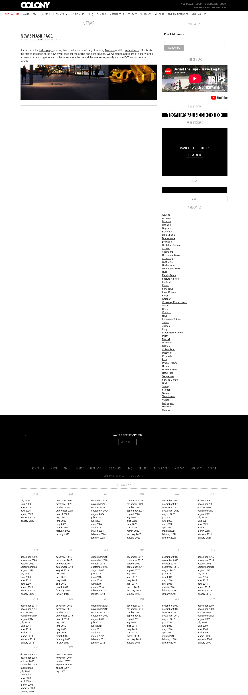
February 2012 (98, 639)
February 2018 (98, 590)
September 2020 (29, 566)
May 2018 (96, 580)
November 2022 (170, 504)
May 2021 (203, 524)
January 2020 (27, 593)
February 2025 (63, 530)
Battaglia (166, 224)
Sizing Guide (78, 14)
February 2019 (63, 590)
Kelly (164, 329)
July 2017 (131, 573)
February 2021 (205, 534)
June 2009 (203, 625)
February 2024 (98, 534)
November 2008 (29, 657)
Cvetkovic (167, 261)
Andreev (166, 218)
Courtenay (167, 258)
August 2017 (133, 570)
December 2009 (206, 605)
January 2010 (169, 642)
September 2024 (99, 510)
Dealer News (168, 265)
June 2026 (26, 504)
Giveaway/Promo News (174, 302)
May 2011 (132, 629)
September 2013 (64, 615)
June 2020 (26, 577)
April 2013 (61, 632)
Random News (169, 369)
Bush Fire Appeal (171, 245)
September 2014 (29, 615)
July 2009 (202, 622)
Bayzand (166, 228)
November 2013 (64, 609)
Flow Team (168, 288)
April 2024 (96, 527)
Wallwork (166, 406)
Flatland (166, 282)
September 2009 (206, 615)
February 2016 (169, 590)
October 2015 (204, 563)
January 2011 (133, 642)
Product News (169, 362)
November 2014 (29, 609)
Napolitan (167, 342)
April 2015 (203, 583)
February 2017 (134, 590)
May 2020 (26, 580)
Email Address (174, 34)
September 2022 (170, 510)
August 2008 (27, 667)
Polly (164, 359)
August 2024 (97, 514)
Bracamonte (168, 238)
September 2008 (29, 664)
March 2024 (97, 530)
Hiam (165, 315)
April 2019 (61, 583)
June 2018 (96, 577)
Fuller (165, 295)
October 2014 (27, 612)
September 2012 (99, 615)
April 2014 (26, 632)
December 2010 (170, 605)
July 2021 (202, 517)
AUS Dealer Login (191, 3)
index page (46, 50)
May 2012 (96, 629)
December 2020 (29, 556)
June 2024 (96, 520)
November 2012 (99, 609)
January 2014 (27, 642)
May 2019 (61, 580)
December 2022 (170, 500)
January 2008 (27, 691)
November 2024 (99, 504)
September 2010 (170, 615)
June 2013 (61, 625)
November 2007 (64, 657)
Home (26, 14)
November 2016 (170, 560)
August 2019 (62, 570)
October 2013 (63, 612)
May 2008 (26, 678)
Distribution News (171, 268)
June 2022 (167, 520)
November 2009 (206, 609)
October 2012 (98, 612)
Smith (165, 383)
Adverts (166, 214)
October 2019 (63, 563)
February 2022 (169, 534)
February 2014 (28, 639)
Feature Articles (170, 278)
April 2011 (132, 632)
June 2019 (61, 577)
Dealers (101, 14)
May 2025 (61, 524)
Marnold (110, 50)
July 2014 (25, 622)
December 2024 (99, 500)
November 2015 (206, 560)
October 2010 (169, 612)
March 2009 (204, 636)
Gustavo (166, 312)
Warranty (146, 14)
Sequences (168, 376)
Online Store (168, 349)
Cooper (38, 39)
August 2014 (27, 619)
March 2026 (27, 514)
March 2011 (133, 636)
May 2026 (26, 507)
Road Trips (167, 372)
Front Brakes (169, 292)
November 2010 (170, 609)
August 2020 (27, 570)
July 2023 (131, 517)
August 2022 (168, 514)
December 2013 (64, 605)
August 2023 (133, 514)
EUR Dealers (202, 7)
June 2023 (132, 520)
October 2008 (27, 661)
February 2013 (63, 639)
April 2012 (96, 632)
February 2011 (134, 639)
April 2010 (167, 632)
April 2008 (26, 681)
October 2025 (63, 507)
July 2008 (25, 671)
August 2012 (97, 619)
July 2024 (96, 517)
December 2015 (206, 556)
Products (58, 14)
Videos (165, 399)
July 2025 (60, 517)
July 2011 (131, 622)
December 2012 (99, 605)
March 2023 (133, 530)
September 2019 (64, 566)
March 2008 (27, 684)
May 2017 (132, 580)
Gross (165, 309)
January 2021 (204, 537)
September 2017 (135, 566)
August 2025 (62, 514)
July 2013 (60, 622)
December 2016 (170, 556)
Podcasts (167, 356)
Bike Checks (169, 234)
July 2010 (167, 622)
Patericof (167, 352)
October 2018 (98, 563)
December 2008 (29, 654)
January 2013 (62, 642)
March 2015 (204, 587)
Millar (165, 335)
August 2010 (168, 619)
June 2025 (61, 520)
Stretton (166, 389)
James (165, 322)
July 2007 (60, 671)
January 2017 (133, 593)
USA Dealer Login (216, 3)
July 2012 (96, 622)
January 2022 (169, 537)
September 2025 (64, 510)
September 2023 (135, 510)
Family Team (169, 275)
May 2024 (96, 524)
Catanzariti (167, 251)
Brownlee (167, 241)
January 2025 (62, 534)
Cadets (46, 14)
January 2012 (98, 642)
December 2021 (206, 500)
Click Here (195, 154)
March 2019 (62, 587)
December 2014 (29, 605)
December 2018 (99, 556)
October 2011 (133, 612)
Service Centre (170, 379)
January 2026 (27, 520)
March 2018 (97, 587)
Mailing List (199, 14)
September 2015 (206, 566)
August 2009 (204, 619)
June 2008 (26, 674)
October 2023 (133, 507)
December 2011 (135, 605)
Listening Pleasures (172, 332)
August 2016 (168, 570)
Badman (166, 221)
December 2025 (64, 500)
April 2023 (132, 527)
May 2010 (167, 629)
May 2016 (167, 580)
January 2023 (133, 537)
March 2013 (62, 636)
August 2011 (133, 619)
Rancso (166, 366)
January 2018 (98, 593)
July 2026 (25, 500)
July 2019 (60, 573)
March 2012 (97, 636)
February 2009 (205, 639)
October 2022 (169, 507)
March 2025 (62, 527)
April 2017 (132, 583)
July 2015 (202, 573)
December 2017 (135, 556)
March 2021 (204, 530)
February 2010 (169, 639)
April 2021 (203, 527)
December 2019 (64, 556)
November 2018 (99, 560)
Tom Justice (168, 396)
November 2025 (64, 504)
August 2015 (204, 570)
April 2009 (203, 632)
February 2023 (134, 534)
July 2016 (167, 573)
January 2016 (169, 593)
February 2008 (28, 688)
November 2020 (29, 560)
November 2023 (135, 504)
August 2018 (97, 570)
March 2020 (27, 587)
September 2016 (170, 566)
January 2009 (204, 642)
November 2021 (206, 504)
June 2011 (132, 625)
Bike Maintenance (178, 14)
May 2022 (167, 524)
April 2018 (96, 583)
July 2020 (25, 573)
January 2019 (62, 593)
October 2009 (204, 612)
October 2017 (133, 563)
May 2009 (203, 629)
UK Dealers (219, 7)
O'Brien (166, 346)
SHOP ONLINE (12, 14)
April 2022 (167, 527)
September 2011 (135, 615)
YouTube (159, 14)
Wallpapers (168, 403)
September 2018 (99, 566)
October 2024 (98, 507)
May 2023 (132, 524)
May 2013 (61, 629)
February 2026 (28, 517)
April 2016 (167, 583)
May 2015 (203, 580)
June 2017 (132, 577)
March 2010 (168, 636)
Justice (166, 325)
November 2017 (135, 560)
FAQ (91, 14)
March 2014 (27, 636)
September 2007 (64, 664)
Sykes (165, 393)
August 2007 (62, 667)
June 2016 (167, 577)
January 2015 (204, 593)
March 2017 (133, 587)
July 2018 (96, 573)
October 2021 (204, 507)
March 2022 (168, 530)
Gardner (166, 298)
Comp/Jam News (171, 255)
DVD (164, 272)
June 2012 (96, 625)
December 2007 (64, 654)
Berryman (167, 231)
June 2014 (26, 625)
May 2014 (26, 629)
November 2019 (64, 560)
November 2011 (135, 609)
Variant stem (132, 50)
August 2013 (62, 619)
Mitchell (166, 339)
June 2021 (203, 520)
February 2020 (28, 590)
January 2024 (98, 537)
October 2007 (63, 661)
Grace (165, 305)
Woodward (167, 410)
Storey (165, 386)
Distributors (116, 14)
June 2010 (167, 625)
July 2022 (167, 517)
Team (35, 14)
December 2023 (135, 500)
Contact (132, 14)
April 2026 (26, 510)
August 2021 (204, 514)
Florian (165, 285)
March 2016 (168, 587)
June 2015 (203, 577)
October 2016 (169, 563)
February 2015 (205, 590)
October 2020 (27, 563)
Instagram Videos (171, 319)
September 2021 (206, 510)
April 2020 (26, 583)
